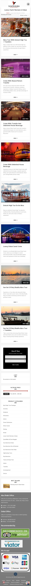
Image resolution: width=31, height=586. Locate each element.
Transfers (5, 466)
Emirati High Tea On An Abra (13, 205)
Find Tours (15, 364)
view (15, 54)
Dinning (5, 429)
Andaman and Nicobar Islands (16, 584)
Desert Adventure (7, 422)
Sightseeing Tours (7, 453)
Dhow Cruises (6, 425)
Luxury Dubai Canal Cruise (12, 246)
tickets (4, 463)
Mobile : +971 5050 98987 (9, 507)
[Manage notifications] (4, 582)
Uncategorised (6, 470)
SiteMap (18, 580)
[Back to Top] (15, 574)
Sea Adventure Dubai (8, 442)
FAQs (13, 580)
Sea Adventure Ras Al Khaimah (10, 446)
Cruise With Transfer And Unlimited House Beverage (12, 124)
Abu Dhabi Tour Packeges (9, 405)
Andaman (5, 412)
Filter (6, 393)
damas (4, 419)
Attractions (6, 415)
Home (7, 13)
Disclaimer (23, 580)
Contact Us (6, 584)
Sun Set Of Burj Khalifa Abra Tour (15, 287)
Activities (5, 408)
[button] (28, 583)
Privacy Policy (6, 582)
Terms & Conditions (15, 582)
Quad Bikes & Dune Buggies (10, 439)
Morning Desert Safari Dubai (17, 484)
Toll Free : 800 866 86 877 (9, 519)
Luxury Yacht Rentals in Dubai (10, 436)
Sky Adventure (6, 456)
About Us (8, 580)
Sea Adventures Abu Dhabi (9, 449)
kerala (4, 432)
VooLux (5, 473)
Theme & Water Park (8, 459)
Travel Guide (24, 582)
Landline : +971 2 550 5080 (9, 505)
